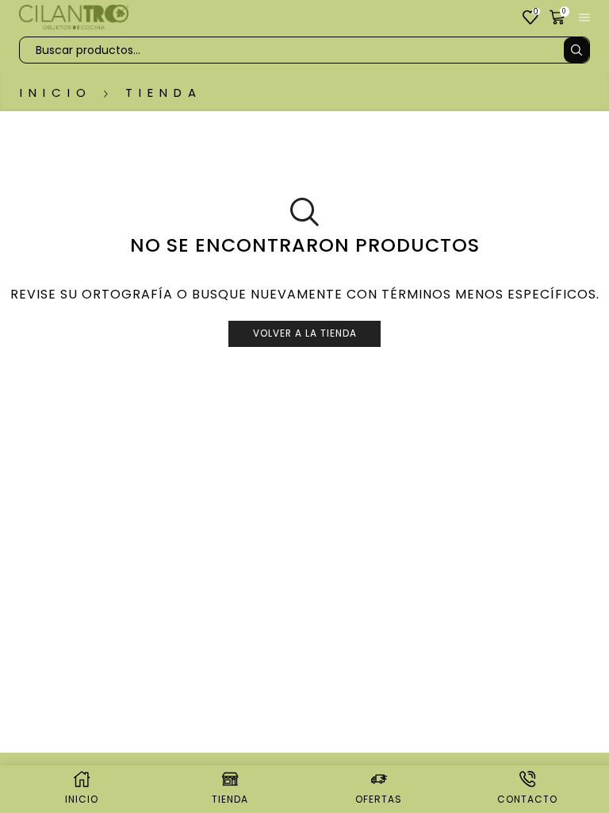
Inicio (56, 92)
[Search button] (576, 50)
